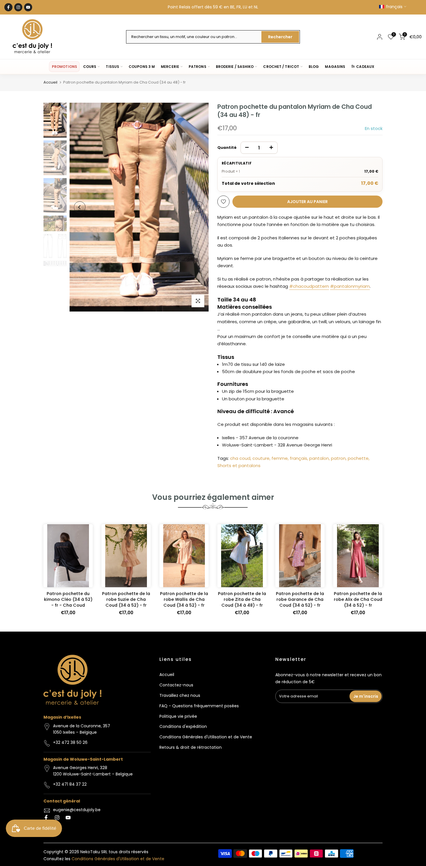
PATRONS (197, 66)
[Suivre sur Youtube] (28, 7)
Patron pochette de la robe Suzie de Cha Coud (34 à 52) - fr (126, 599)
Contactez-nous (176, 685)
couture (261, 458)
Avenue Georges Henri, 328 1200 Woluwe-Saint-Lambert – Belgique (93, 771)
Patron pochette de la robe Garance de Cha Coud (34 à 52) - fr (300, 599)
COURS (89, 66)
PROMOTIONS (64, 66)
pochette (358, 458)
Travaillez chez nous (179, 695)
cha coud (240, 458)
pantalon (319, 458)
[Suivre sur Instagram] (18, 7)
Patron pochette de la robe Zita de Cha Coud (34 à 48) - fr (242, 599)
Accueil (50, 82)
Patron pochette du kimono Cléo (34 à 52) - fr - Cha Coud (68, 599)
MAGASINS (335, 66)
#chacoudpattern (309, 286)
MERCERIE (170, 66)
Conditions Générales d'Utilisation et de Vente (205, 737)
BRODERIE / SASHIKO (235, 66)
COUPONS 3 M (142, 66)
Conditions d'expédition (183, 726)
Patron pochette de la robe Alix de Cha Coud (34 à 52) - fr (358, 599)
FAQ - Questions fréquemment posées (199, 706)
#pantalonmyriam (350, 286)
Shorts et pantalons (239, 465)
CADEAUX (365, 66)
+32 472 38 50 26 (70, 742)
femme (280, 458)
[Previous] (79, 207)
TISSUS (112, 66)
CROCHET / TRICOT (281, 66)
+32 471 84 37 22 (70, 784)
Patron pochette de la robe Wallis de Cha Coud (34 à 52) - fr (184, 599)
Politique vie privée (178, 716)
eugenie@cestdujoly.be (77, 810)
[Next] (198, 207)
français (298, 458)
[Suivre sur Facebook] (8, 7)
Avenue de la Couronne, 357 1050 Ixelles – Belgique (81, 729)
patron (338, 458)
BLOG (314, 66)
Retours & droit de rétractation (190, 747)
